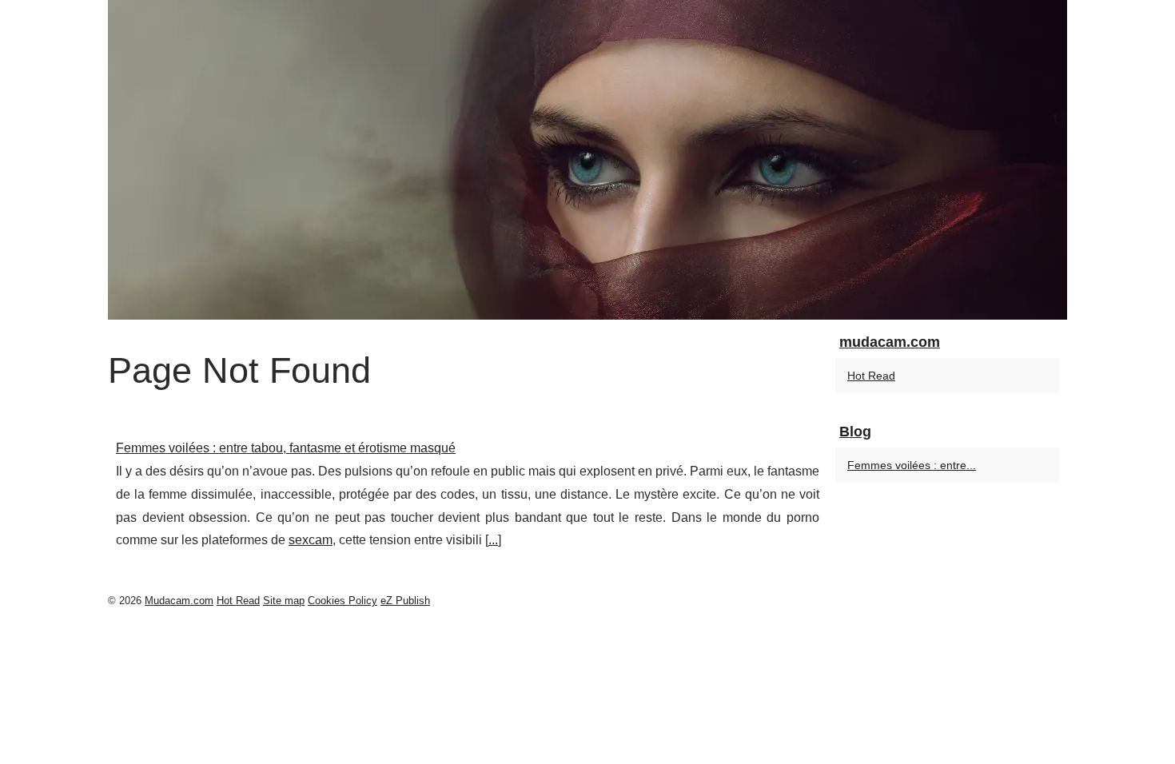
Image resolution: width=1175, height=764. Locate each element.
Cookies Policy (342, 601)
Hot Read (871, 375)
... (493, 540)
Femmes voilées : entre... (911, 465)
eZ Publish (405, 601)
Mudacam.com (179, 601)
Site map (284, 601)
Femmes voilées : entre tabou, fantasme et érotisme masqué (286, 448)
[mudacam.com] (587, 160)
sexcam (311, 540)
